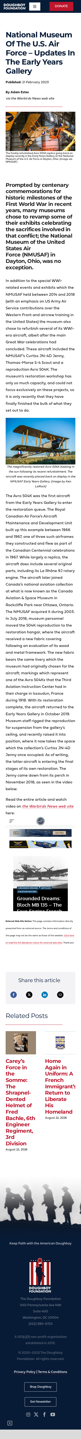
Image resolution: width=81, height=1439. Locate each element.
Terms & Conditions (52, 1372)
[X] (29, 995)
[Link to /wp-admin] (10, 1423)
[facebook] (44, 1414)
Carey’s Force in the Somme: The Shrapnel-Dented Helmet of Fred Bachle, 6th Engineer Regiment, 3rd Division (20, 1102)
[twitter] (36, 1414)
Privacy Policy (25, 1372)
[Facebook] (13, 995)
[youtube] (52, 1414)
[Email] (60, 995)
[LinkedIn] (44, 995)
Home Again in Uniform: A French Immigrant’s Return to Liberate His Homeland (60, 1086)
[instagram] (28, 1414)
